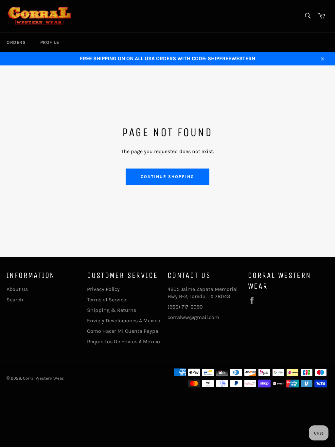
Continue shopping (167, 176)
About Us (17, 289)
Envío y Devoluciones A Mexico (123, 320)
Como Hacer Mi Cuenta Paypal (123, 331)
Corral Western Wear (43, 378)
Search (15, 299)
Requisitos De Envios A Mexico (123, 341)
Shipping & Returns (111, 310)
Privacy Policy (103, 289)
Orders (16, 42)
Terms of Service (106, 299)
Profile (49, 42)
